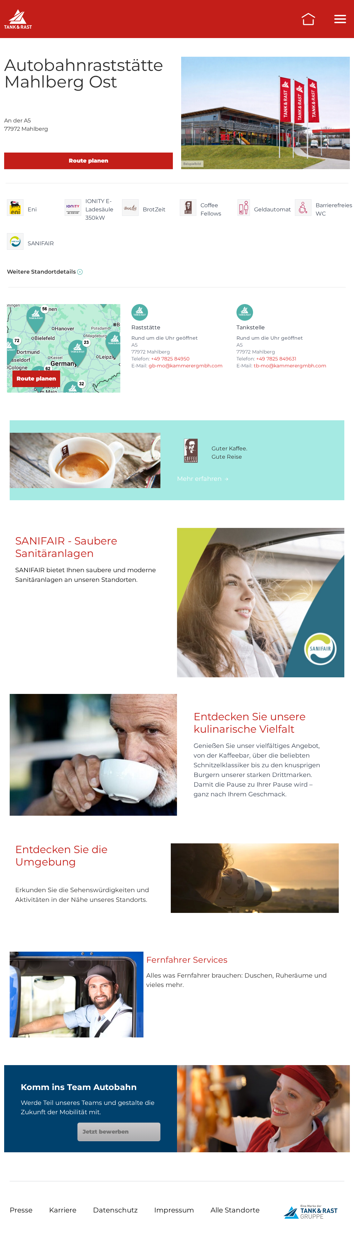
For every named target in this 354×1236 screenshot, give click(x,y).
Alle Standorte (235, 1210)
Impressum (174, 1210)
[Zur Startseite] (308, 19)
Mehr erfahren (199, 479)
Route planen (88, 160)
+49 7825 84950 (170, 359)
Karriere (62, 1210)
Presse (21, 1210)
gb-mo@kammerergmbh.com (186, 366)
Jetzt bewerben (106, 1131)
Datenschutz (115, 1210)
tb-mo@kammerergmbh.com (290, 366)
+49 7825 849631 (276, 359)
